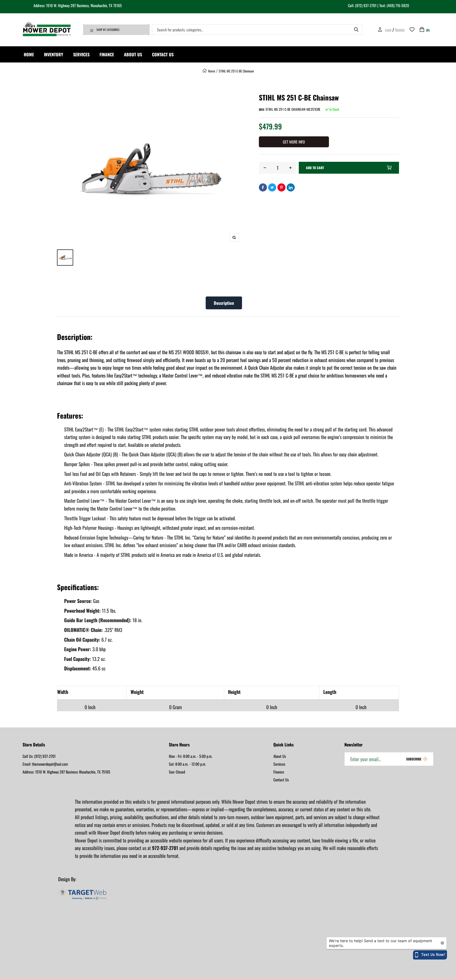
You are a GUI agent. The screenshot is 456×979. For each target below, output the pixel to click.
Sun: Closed (177, 772)
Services (279, 764)
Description (224, 303)
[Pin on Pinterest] (281, 187)
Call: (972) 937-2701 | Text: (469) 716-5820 (378, 5)
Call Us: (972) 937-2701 (39, 756)
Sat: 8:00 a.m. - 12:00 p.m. (187, 764)
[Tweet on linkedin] (291, 187)
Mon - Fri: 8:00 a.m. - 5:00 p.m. (190, 756)
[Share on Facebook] (263, 187)
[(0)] (422, 29)
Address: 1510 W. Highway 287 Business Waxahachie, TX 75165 (66, 772)
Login (388, 29)
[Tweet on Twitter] (272, 187)
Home (211, 70)
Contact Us (281, 780)
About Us (279, 756)
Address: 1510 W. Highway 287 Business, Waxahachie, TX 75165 (77, 5)
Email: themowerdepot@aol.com (45, 764)
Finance (278, 772)
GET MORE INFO (294, 142)
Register (400, 29)
